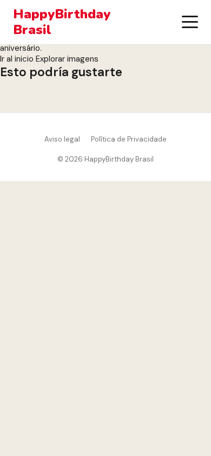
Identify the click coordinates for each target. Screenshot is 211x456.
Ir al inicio (17, 58)
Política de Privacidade (129, 139)
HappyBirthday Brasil (61, 22)
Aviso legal (62, 139)
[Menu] (190, 22)
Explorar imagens (67, 58)
